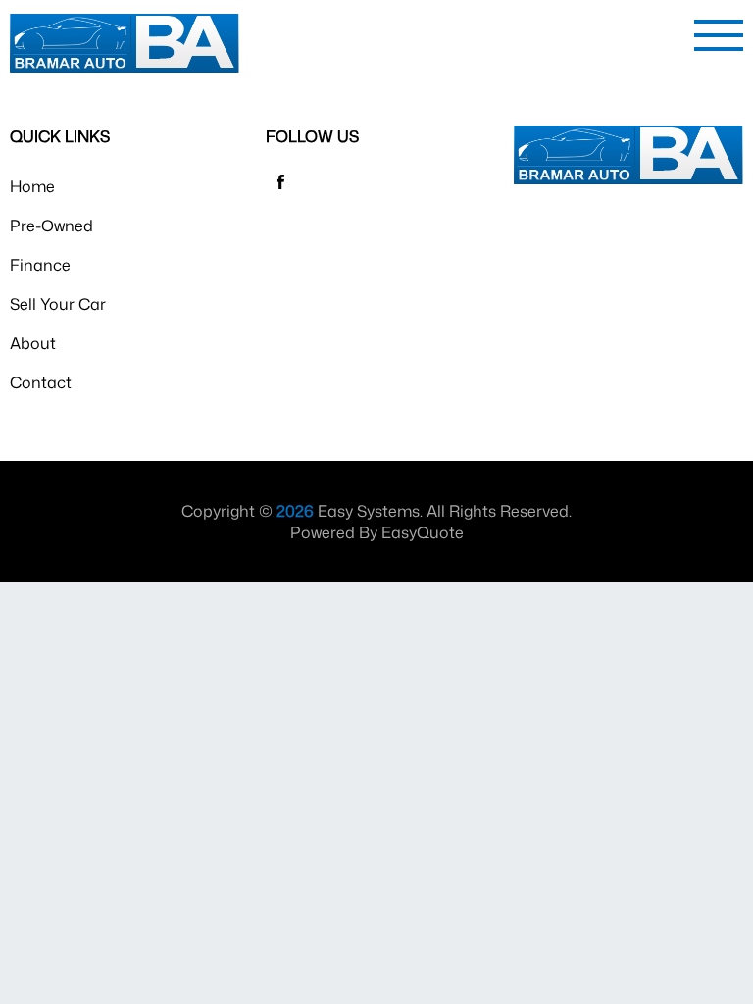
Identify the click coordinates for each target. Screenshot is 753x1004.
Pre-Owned (51, 225)
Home (32, 186)
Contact (41, 382)
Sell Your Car (58, 304)
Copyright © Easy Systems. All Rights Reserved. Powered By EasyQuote (376, 521)
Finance (40, 265)
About (33, 343)
